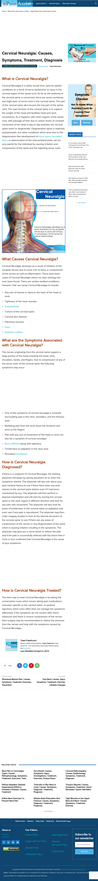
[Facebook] (19, 665)
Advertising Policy (60, 835)
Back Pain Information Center (18, 11)
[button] (96, 3)
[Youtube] (18, 842)
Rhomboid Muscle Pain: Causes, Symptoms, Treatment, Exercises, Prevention (17, 682)
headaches (22, 454)
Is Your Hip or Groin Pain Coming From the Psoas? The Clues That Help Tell (79, 145)
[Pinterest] (31, 665)
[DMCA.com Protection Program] (10, 850)
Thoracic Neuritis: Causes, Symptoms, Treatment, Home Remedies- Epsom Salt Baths (78, 787)
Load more (81, 202)
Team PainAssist (55, 66)
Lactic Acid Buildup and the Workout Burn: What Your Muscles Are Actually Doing (78, 157)
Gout (7, 327)
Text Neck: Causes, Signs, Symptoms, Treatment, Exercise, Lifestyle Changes (51, 682)
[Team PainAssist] (11, 646)
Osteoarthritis (12, 306)
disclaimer (26, 648)
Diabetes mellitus (14, 332)
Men (76, 122)
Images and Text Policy (36, 841)
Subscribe (84, 851)
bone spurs (45, 136)
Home (4, 11)
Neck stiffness (12, 444)
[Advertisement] (33, 32)
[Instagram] (8, 842)
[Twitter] (25, 665)
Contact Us (5, 837)
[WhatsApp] (37, 665)
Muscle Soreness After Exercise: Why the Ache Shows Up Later (77, 169)
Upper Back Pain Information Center (43, 11)
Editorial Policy (32, 848)
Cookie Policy (58, 851)
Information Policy (33, 854)
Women (86, 122)
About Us (5, 834)
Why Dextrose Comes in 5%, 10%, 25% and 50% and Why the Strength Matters (78, 180)
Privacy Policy (31, 834)
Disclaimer (74, 869)
